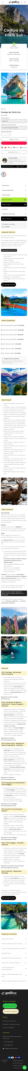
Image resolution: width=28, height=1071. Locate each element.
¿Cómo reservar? (7, 199)
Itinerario (5, 209)
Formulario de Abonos (8, 1027)
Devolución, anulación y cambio (11, 1024)
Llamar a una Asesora (11, 1011)
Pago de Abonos (6, 218)
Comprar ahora (14, 143)
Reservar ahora (6, 204)
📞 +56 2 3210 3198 (8, 1041)
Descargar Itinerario (9, 284)
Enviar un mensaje (11, 1005)
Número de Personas (6, 131)
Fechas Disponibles (8, 190)
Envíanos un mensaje (8, 166)
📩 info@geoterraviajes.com (10, 1048)
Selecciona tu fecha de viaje (8, 124)
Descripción (5, 185)
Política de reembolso (18, 1065)
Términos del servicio (18, 1063)
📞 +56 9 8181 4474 (8, 1045)
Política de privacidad (18, 1060)
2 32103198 (21, 166)
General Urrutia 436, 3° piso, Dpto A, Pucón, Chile (12, 1037)
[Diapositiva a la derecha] (15, 106)
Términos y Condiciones (9, 1021)
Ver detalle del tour (13, 152)
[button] (2, 2)
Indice (11, 1067)
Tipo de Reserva (5, 118)
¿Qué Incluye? (6, 195)
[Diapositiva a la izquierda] (12, 106)
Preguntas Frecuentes (8, 214)
